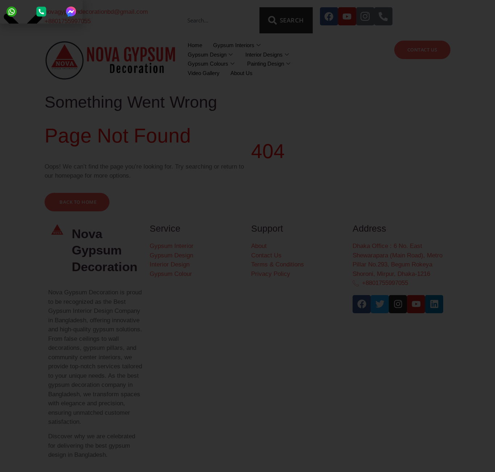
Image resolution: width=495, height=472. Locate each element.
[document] (247, 236)
